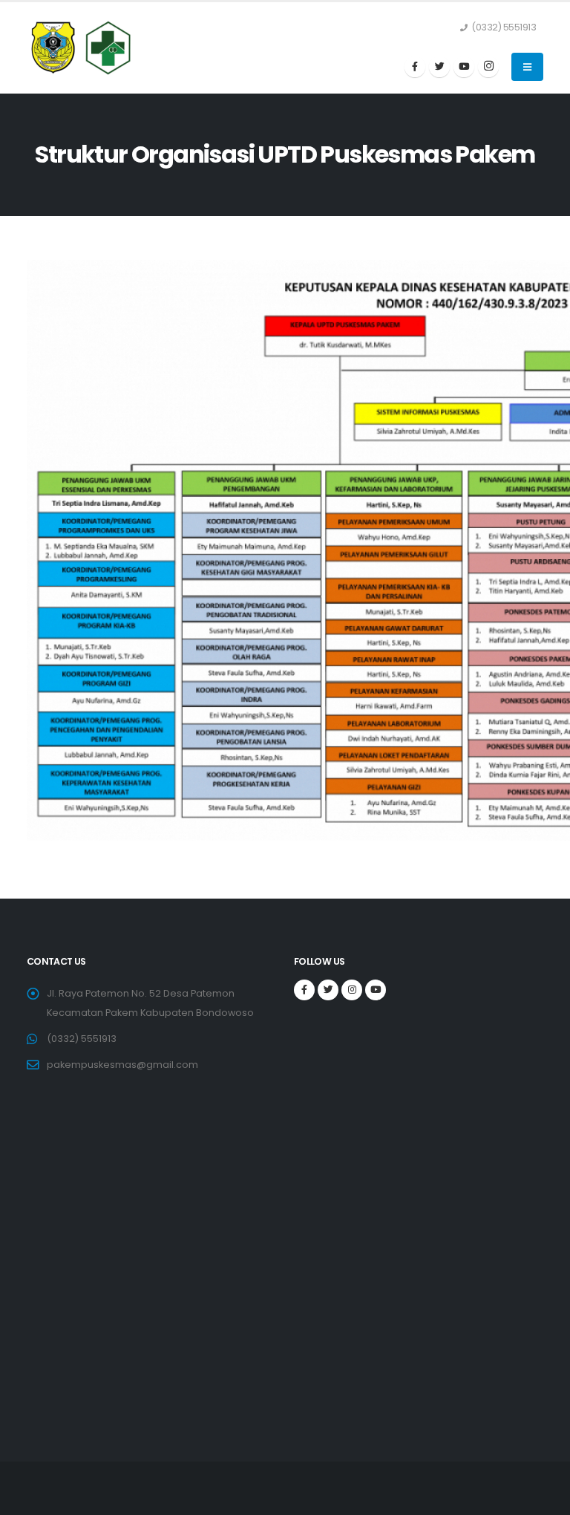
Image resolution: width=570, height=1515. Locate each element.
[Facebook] (414, 66)
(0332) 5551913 (82, 1038)
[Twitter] (439, 66)
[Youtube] (463, 66)
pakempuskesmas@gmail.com (122, 1064)
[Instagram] (488, 66)
